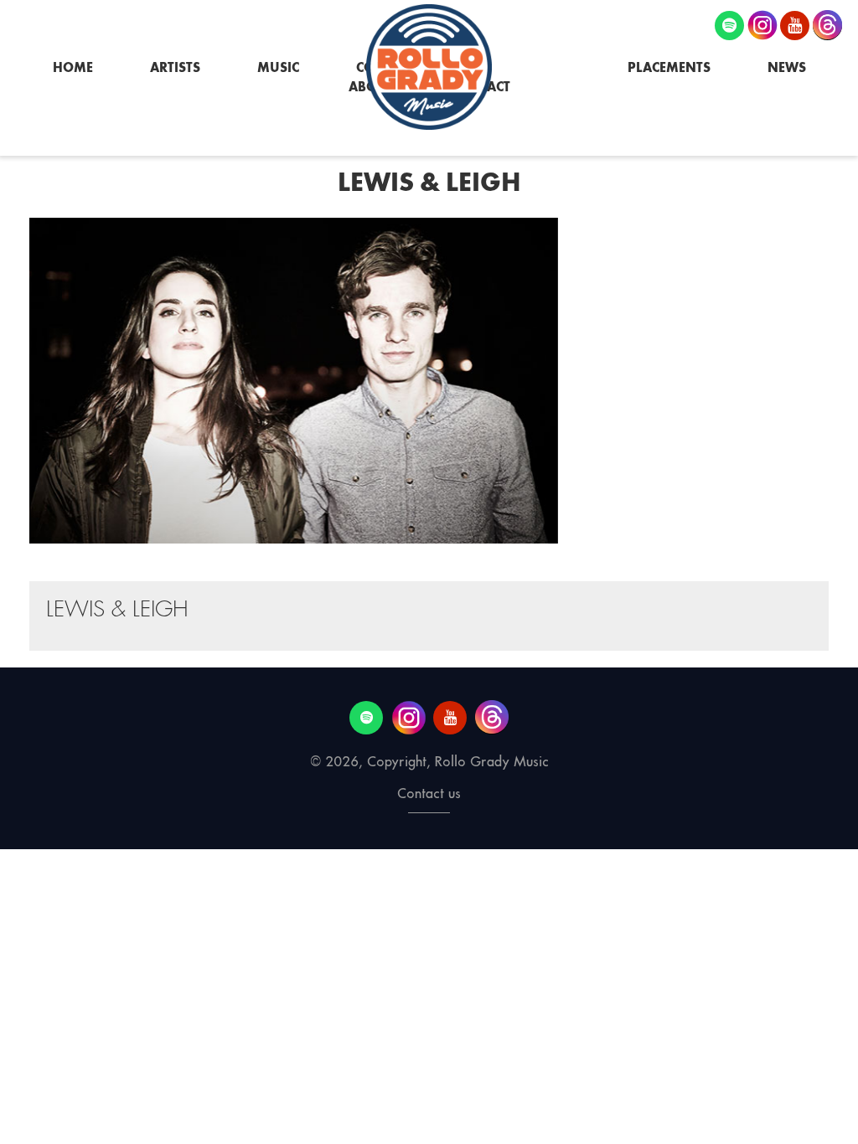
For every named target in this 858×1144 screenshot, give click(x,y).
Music (278, 67)
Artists (175, 67)
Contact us (429, 793)
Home (73, 67)
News (787, 67)
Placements (669, 67)
